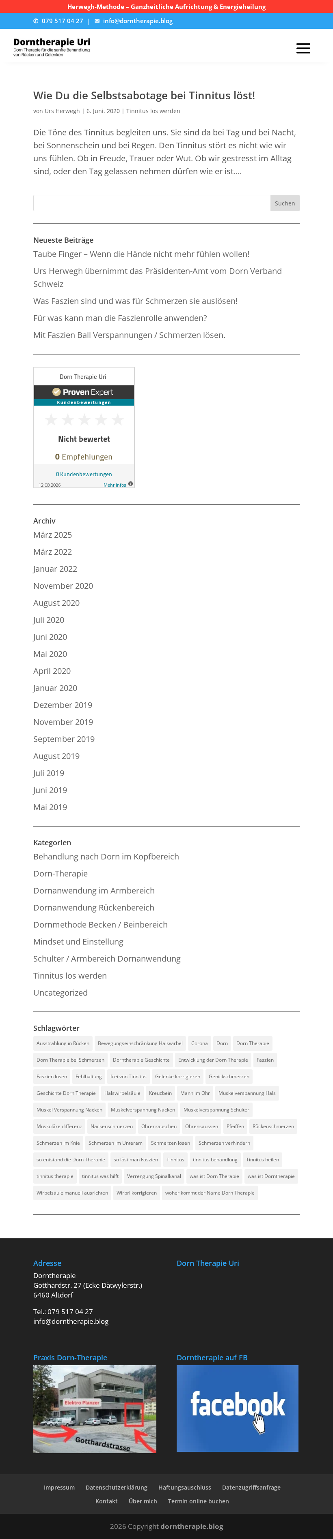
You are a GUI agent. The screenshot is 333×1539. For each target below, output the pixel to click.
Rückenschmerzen (273, 1126)
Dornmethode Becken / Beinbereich (100, 924)
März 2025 (52, 534)
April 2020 (52, 670)
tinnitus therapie (55, 1176)
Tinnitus (175, 1159)
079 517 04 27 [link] (62, 21)
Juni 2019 (50, 789)
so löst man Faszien (136, 1159)
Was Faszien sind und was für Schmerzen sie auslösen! (135, 300)
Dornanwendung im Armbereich (94, 890)
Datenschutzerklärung (116, 1487)
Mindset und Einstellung (78, 941)
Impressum (59, 1487)
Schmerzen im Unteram (116, 1142)
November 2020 (63, 585)
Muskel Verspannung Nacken (69, 1109)
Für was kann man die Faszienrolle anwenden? (120, 317)
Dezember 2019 (62, 704)
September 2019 (64, 738)
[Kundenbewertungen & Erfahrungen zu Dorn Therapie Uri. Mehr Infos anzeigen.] (84, 485)
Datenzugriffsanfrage (251, 1487)
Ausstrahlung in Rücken (63, 1043)
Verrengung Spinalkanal (154, 1176)
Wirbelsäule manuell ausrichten (72, 1192)
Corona (199, 1043)
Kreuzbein (160, 1093)
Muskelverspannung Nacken (143, 1109)
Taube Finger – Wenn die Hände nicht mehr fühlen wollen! (141, 253)
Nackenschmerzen (112, 1126)
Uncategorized (60, 992)
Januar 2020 (55, 687)
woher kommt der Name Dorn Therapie (210, 1192)
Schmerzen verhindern (224, 1142)
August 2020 (56, 602)
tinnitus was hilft (100, 1176)
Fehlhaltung (89, 1076)
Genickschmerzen (229, 1076)
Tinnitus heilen (262, 1159)
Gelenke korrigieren (177, 1076)
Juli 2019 (48, 772)
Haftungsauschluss (184, 1487)
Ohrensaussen (201, 1126)
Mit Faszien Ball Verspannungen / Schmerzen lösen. (129, 334)
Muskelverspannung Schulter (216, 1109)
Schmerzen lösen (170, 1142)
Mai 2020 (50, 653)
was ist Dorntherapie (271, 1176)
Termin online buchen (198, 1501)
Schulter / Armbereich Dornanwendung (107, 958)
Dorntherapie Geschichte (141, 1059)
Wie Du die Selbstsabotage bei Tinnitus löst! (144, 95)
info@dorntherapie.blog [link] (138, 21)
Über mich (143, 1501)
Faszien (265, 1059)
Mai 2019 (50, 807)
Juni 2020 (50, 636)
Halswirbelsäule (122, 1093)
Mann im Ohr (195, 1093)
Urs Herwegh (62, 111)
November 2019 (63, 721)
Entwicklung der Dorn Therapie (213, 1059)
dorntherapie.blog (191, 1526)
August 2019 (56, 755)
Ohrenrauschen (159, 1126)
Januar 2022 (55, 568)
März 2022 (52, 551)
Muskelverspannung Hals (247, 1093)
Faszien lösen (52, 1076)
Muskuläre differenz (59, 1126)
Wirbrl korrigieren (137, 1192)
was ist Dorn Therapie (214, 1176)
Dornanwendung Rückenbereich (93, 907)
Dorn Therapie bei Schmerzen (70, 1059)
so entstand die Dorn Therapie (71, 1159)
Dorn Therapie (252, 1043)
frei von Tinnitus (128, 1076)
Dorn (222, 1043)
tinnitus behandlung (215, 1159)
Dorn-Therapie (60, 873)
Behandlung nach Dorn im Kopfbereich (106, 856)
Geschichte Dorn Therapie (66, 1093)
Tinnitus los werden (153, 111)
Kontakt (106, 1501)
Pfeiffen (235, 1126)
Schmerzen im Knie (58, 1142)
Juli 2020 (48, 619)
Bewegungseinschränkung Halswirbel (140, 1043)
